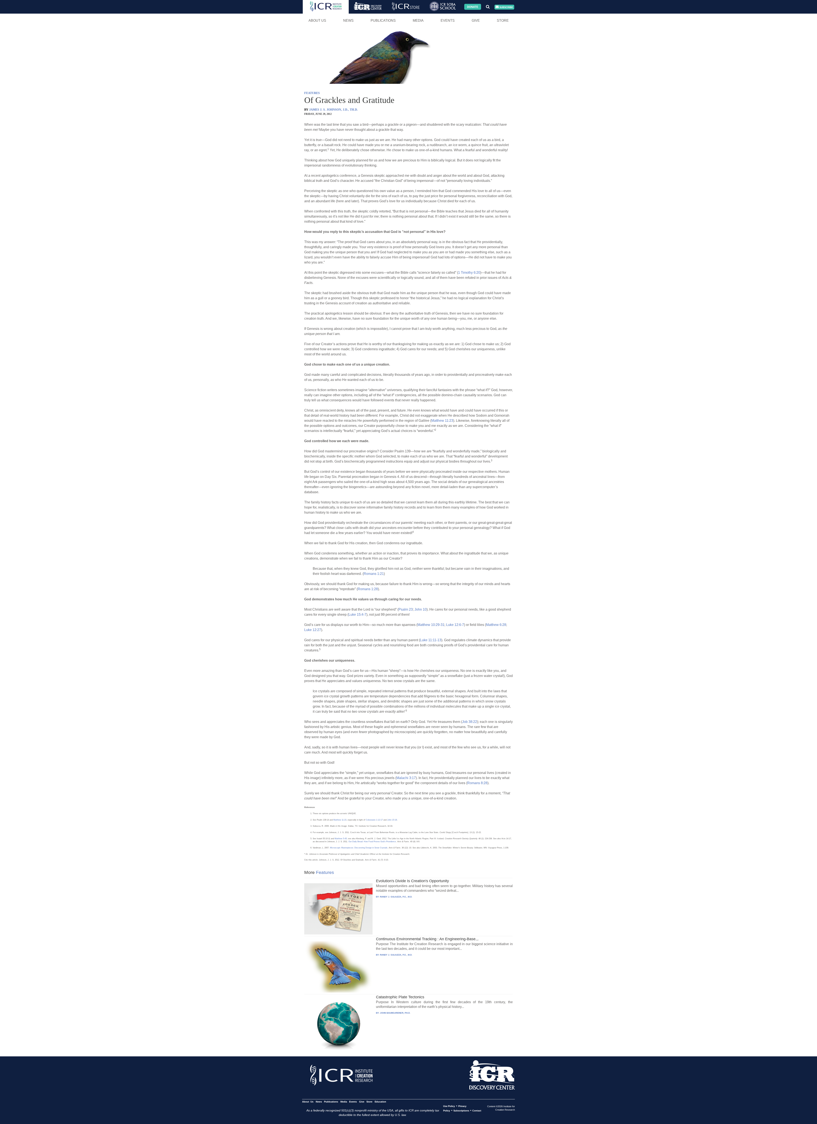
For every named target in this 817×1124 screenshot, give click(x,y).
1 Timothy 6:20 (469, 272)
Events (448, 20)
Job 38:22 (469, 722)
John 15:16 (392, 820)
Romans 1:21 (374, 574)
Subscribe (506, 7)
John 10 (420, 609)
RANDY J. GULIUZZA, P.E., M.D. (396, 897)
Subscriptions (461, 1110)
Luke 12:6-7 (455, 625)
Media (418, 20)
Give (476, 20)
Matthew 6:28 (496, 625)
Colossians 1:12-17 (374, 820)
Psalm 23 (406, 609)
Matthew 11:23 (442, 420)
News (348, 20)
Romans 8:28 (477, 783)
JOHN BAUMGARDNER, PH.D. (395, 1013)
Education (380, 1101)
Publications (383, 20)
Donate (472, 6)
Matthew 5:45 (341, 839)
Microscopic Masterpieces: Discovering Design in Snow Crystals (358, 848)
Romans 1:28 (368, 589)
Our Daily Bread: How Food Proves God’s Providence (372, 842)
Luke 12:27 (312, 630)
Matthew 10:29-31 (430, 625)
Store (503, 20)
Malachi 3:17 (406, 778)
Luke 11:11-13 (430, 640)
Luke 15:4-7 (357, 614)
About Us (317, 20)
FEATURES (312, 93)
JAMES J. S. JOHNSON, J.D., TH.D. (333, 109)
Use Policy (449, 1106)
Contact (476, 1110)
